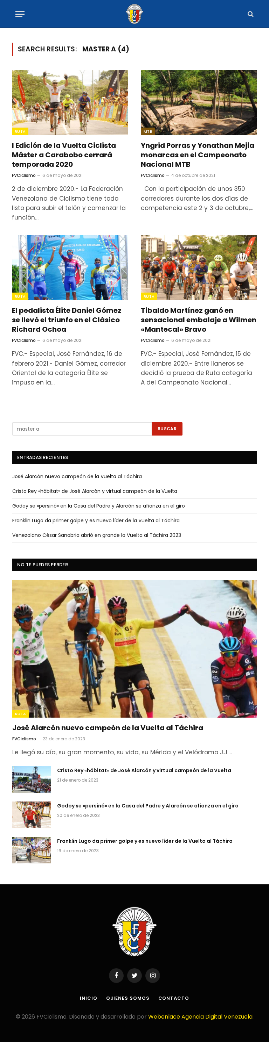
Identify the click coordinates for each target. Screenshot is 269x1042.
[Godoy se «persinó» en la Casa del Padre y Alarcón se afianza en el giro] (31, 815)
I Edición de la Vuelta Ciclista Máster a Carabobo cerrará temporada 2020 (64, 155)
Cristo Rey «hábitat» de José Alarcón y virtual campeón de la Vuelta (94, 491)
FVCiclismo (24, 175)
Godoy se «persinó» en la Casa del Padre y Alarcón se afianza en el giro (98, 505)
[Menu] (20, 14)
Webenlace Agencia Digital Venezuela (200, 1017)
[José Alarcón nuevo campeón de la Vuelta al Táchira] (134, 648)
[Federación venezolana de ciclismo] (134, 14)
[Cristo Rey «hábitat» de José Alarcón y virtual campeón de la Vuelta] (31, 779)
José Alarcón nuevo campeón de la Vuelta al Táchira (77, 476)
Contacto (173, 998)
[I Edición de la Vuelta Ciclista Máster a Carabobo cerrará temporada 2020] (70, 102)
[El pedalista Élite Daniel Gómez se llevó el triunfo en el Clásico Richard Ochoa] (70, 267)
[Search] (250, 14)
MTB (148, 131)
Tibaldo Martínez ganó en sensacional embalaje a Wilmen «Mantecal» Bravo (198, 320)
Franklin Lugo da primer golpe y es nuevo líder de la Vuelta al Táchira (96, 520)
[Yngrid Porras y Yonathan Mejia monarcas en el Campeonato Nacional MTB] (199, 102)
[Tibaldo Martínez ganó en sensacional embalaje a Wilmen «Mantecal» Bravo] (199, 267)
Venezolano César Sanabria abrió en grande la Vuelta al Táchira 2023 (96, 535)
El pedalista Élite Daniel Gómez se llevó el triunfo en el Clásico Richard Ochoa (67, 320)
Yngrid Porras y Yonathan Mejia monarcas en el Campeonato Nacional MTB (197, 155)
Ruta (20, 131)
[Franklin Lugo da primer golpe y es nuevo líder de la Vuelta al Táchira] (31, 850)
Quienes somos (128, 998)
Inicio (88, 998)
